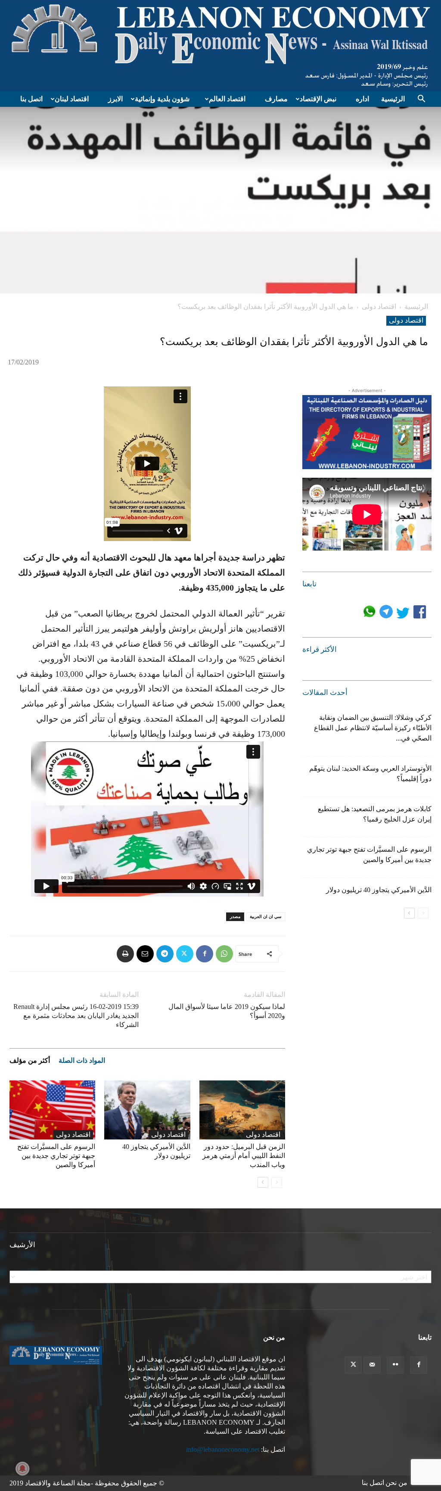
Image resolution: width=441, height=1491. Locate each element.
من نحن (396, 1482)
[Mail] (372, 1365)
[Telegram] (165, 953)
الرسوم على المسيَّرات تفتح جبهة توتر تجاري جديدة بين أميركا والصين (56, 1155)
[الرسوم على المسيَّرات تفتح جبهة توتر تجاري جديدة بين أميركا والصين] (52, 1109)
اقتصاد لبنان (72, 99)
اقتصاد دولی (379, 306)
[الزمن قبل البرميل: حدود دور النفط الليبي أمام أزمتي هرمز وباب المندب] (242, 1109)
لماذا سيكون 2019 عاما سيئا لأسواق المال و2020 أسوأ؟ (226, 1011)
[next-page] (263, 1182)
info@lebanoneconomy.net (222, 1449)
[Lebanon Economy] (220, 45)
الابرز (115, 99)
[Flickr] (395, 1365)
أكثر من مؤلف (29, 1060)
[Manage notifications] (22, 1468)
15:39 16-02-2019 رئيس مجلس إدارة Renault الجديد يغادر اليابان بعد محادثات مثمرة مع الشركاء (76, 1015)
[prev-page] (276, 1182)
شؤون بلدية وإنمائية (162, 99)
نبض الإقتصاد (318, 99)
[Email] (145, 953)
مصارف (276, 99)
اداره (362, 99)
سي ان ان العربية (265, 916)
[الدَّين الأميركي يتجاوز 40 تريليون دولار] (147, 1109)
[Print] (125, 953)
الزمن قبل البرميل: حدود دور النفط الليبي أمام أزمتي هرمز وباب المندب (243, 1155)
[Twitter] (184, 953)
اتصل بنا (31, 99)
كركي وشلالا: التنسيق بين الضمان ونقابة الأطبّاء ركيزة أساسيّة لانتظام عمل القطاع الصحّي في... (373, 728)
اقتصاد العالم (227, 99)
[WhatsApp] (224, 953)
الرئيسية (393, 99)
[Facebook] (204, 953)
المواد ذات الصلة (82, 1060)
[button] (421, 99)
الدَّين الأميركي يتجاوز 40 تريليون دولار (379, 889)
